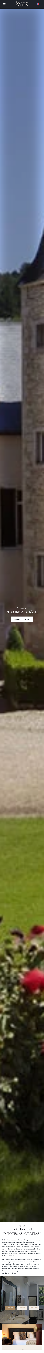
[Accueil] (22, 4)
